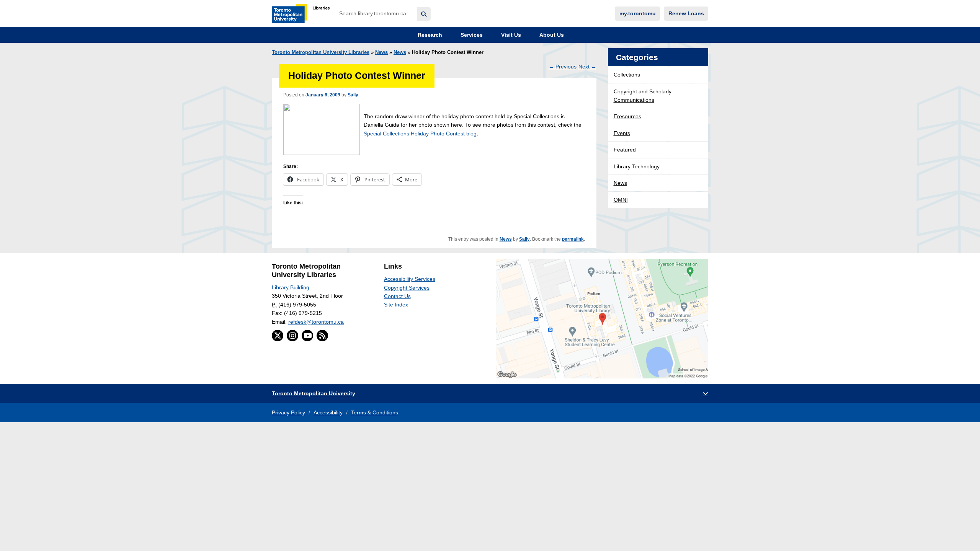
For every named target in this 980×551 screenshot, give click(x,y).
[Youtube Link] (307, 335)
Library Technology (637, 166)
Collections (627, 75)
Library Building (290, 287)
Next (587, 67)
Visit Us (510, 35)
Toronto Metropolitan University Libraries (320, 52)
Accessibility (328, 412)
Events (622, 133)
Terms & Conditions (374, 412)
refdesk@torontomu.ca (316, 322)
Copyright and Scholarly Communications (642, 95)
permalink (573, 239)
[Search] (424, 14)
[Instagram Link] (292, 335)
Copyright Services (407, 288)
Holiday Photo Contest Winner (356, 75)
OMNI (621, 200)
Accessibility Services (409, 279)
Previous (563, 67)
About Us (551, 35)
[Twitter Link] (277, 335)
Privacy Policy (288, 412)
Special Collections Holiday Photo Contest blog (420, 133)
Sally (353, 95)
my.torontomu (637, 13)
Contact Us (397, 296)
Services (471, 35)
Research (429, 35)
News (381, 52)
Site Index (396, 305)
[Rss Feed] (322, 335)
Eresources (627, 116)
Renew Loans (686, 13)
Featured (625, 150)
